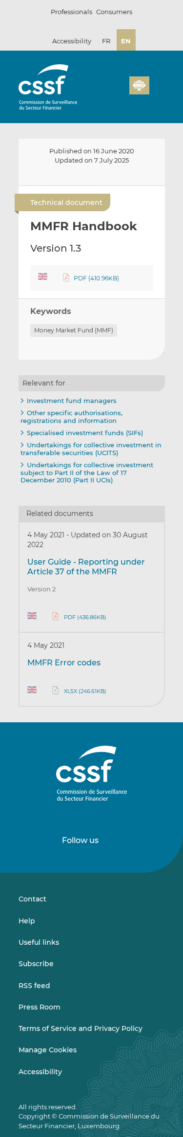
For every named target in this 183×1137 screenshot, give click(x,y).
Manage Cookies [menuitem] (48, 1049)
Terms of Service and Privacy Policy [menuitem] (80, 1028)
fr (106, 41)
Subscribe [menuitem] (36, 963)
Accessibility (71, 41)
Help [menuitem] (27, 921)
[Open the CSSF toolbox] (118, 91)
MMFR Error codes (64, 662)
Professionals (71, 12)
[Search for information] (107, 91)
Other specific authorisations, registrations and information (71, 416)
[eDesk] (139, 85)
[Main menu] (157, 83)
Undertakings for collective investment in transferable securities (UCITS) (91, 449)
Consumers (114, 12)
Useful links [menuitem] (39, 942)
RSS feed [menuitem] (34, 985)
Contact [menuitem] (32, 899)
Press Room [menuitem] (40, 1007)
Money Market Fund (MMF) (73, 330)
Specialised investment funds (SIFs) (85, 433)
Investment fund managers (72, 400)
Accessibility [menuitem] (40, 1071)
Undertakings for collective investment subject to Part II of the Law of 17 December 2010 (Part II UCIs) (86, 472)
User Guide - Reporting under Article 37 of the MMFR (86, 566)
